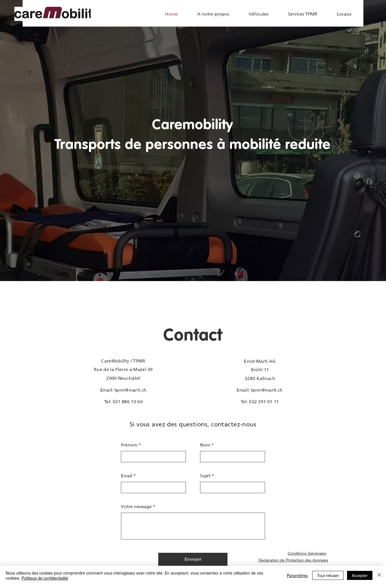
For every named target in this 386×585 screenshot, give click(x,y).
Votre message (136, 506)
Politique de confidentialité (44, 578)
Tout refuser (328, 575)
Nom (205, 445)
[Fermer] (379, 575)
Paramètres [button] (297, 575)
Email (126, 476)
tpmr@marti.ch (130, 390)
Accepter (360, 575)
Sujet (205, 476)
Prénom (129, 445)
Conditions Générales (307, 553)
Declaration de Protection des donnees (293, 560)
